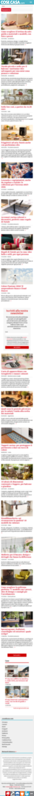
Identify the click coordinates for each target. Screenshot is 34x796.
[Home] (13, 2)
